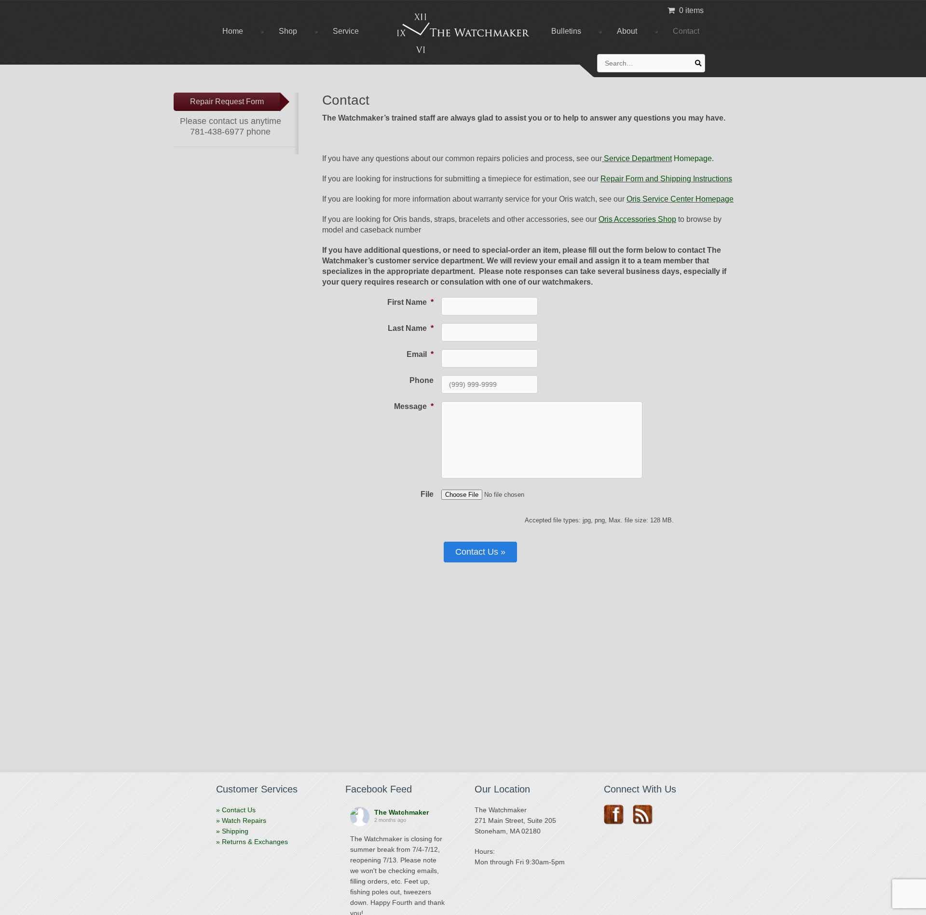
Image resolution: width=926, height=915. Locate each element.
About (627, 31)
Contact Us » (480, 552)
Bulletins (566, 31)
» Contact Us (236, 810)
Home (232, 31)
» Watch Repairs (241, 820)
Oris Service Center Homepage (680, 199)
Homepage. (693, 158)
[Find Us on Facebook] (617, 815)
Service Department (637, 158)
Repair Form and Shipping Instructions (666, 179)
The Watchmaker (401, 812)
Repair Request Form (227, 101)
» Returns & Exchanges (252, 842)
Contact (686, 31)
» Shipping (232, 831)
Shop (288, 31)
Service (346, 31)
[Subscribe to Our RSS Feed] (646, 815)
